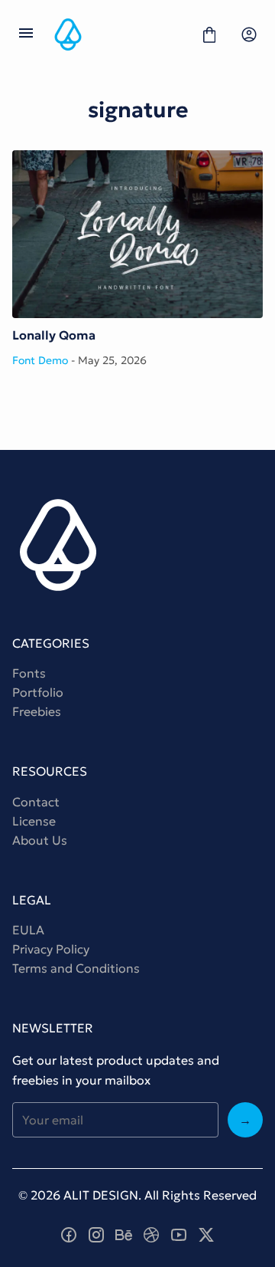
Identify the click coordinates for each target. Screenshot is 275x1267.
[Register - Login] (249, 34)
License (34, 821)
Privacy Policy (50, 949)
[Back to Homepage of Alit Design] (117, 34)
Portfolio (37, 692)
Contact (36, 801)
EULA (28, 929)
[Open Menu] (26, 34)
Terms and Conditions (76, 968)
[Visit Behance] (124, 1235)
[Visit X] (206, 1235)
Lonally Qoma (137, 234)
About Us (39, 840)
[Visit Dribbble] (151, 1235)
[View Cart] (209, 34)
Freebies (36, 711)
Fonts (29, 673)
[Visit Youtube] (178, 1235)
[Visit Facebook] (68, 1235)
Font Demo (40, 360)
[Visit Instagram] (96, 1235)
